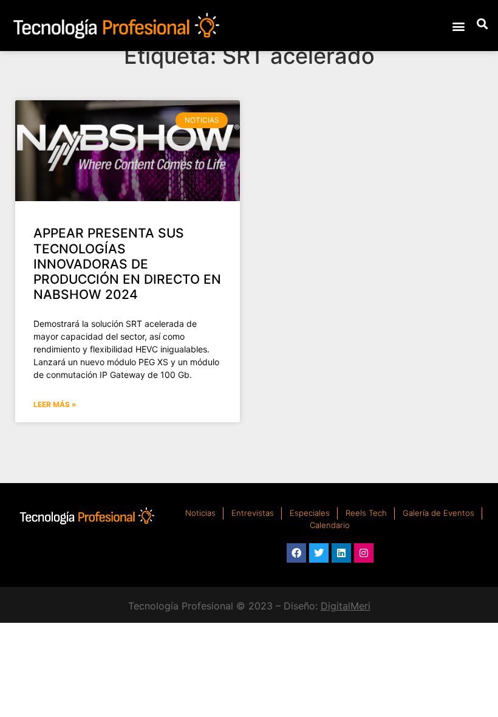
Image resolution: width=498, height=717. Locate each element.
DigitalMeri (345, 606)
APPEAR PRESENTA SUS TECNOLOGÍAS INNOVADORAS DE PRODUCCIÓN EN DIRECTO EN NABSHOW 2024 (127, 263)
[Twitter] (319, 553)
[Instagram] (364, 553)
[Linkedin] (341, 553)
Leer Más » (55, 404)
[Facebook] (296, 553)
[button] (458, 26)
